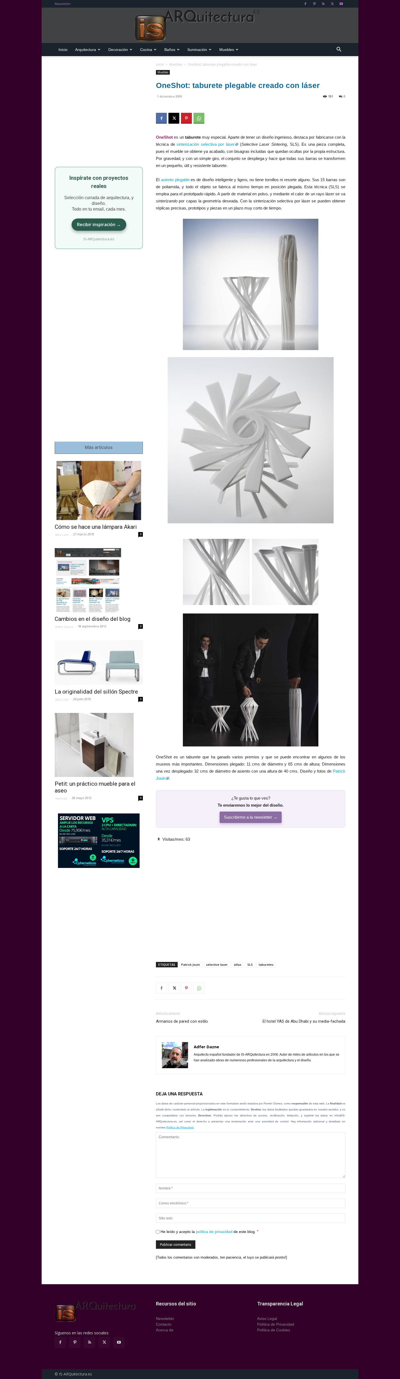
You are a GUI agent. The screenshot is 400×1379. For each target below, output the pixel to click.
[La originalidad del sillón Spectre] (99, 662)
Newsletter (63, 4)
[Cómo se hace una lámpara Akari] (99, 490)
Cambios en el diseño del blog (92, 619)
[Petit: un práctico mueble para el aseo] (99, 745)
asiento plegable (175, 179)
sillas (237, 964)
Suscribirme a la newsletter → (250, 817)
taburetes (266, 964)
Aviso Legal (267, 1318)
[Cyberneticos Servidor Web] (99, 840)
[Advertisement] (251, 897)
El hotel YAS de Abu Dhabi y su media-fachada (304, 1021)
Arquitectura (85, 49)
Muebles (226, 49)
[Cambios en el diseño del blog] (99, 580)
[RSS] (323, 4)
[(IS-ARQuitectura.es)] (200, 25)
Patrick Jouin (190, 964)
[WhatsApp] (198, 118)
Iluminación (197, 49)
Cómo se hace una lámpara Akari (96, 527)
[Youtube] (341, 4)
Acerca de (164, 1330)
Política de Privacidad (179, 1127)
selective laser (217, 964)
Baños (169, 49)
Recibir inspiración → (99, 224)
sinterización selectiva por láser (206, 144)
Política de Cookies (273, 1330)
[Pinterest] (314, 4)
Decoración (118, 49)
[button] (338, 50)
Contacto (163, 1324)
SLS (250, 964)
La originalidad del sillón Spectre (96, 691)
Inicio (63, 49)
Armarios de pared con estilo (182, 1021)
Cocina (146, 49)
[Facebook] (305, 4)
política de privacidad (214, 1231)
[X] (332, 4)
